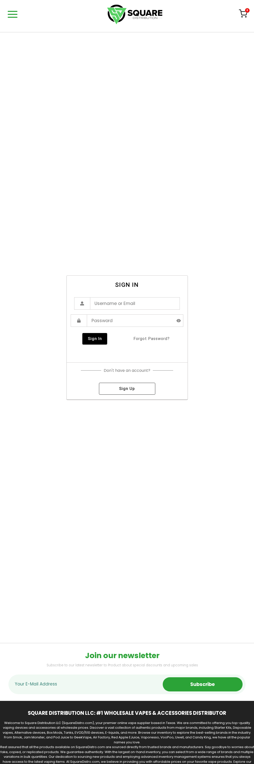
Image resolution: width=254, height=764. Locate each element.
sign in (95, 338)
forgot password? (151, 338)
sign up (127, 388)
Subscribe (202, 684)
